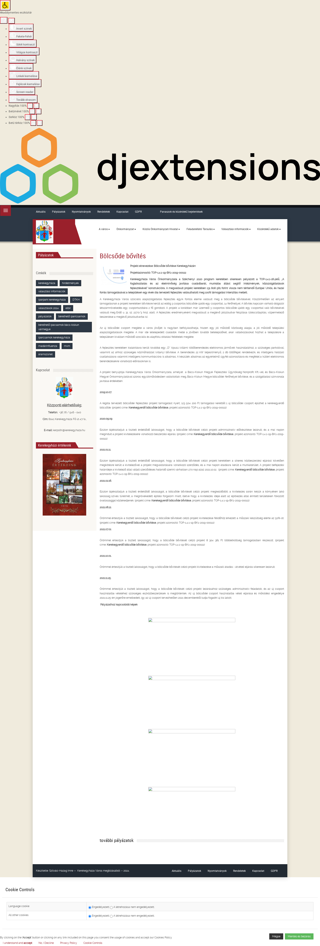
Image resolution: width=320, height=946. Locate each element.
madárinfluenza (47, 346)
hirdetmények (70, 283)
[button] (93, 943)
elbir (68, 308)
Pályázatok (58, 211)
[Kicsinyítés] (36, 106)
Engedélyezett (100, 907)
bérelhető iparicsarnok (71, 316)
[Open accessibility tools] (5, 5)
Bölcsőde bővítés (123, 255)
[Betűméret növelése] (38, 111)
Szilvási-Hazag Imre (61, 870)
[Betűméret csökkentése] (32, 111)
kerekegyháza (46, 283)
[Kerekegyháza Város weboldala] (44, 231)
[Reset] (3, 20)
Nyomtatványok (81, 211)
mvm (67, 346)
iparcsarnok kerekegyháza (54, 337)
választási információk (51, 291)
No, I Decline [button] (46, 942)
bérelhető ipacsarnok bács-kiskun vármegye (58, 327)
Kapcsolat (122, 211)
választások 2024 (48, 308)
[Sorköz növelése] (34, 117)
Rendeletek (103, 211)
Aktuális (40, 211)
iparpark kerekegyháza (52, 299)
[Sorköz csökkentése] (27, 117)
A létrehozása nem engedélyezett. (134, 907)
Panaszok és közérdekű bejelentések (181, 211)
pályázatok (45, 316)
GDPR (138, 211)
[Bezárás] (11, 21)
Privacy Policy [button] (68, 942)
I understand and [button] (17, 942)
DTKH (76, 299)
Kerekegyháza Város (89, 870)
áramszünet (45, 354)
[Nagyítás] (30, 106)
